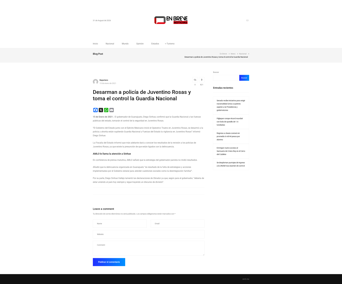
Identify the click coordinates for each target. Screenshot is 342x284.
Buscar (216, 72)
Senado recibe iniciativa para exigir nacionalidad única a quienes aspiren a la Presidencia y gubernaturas (231, 105)
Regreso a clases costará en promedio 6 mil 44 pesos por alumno (228, 136)
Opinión (140, 44)
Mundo (125, 44)
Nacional (110, 44)
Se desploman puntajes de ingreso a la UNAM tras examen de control (231, 164)
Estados (155, 44)
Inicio (95, 44)
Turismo (170, 44)
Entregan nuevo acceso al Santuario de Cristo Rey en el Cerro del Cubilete (231, 151)
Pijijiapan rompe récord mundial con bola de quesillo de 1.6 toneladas (230, 121)
